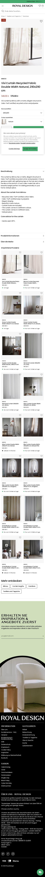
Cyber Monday (6, 783)
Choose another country (10, 809)
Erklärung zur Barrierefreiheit (11, 755)
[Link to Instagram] (13, 853)
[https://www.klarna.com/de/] (16, 861)
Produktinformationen (10, 236)
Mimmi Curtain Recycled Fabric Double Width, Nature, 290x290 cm (31, 282)
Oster (3, 769)
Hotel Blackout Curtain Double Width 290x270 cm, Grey (32, 567)
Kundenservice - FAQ (8, 732)
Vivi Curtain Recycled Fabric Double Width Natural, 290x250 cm (10, 282)
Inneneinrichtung (28, 735)
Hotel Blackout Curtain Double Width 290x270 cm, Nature (10, 526)
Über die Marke (7, 241)
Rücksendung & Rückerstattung (6, 738)
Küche (24, 743)
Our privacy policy (14, 143)
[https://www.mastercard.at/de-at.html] (9, 861)
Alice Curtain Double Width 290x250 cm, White (32, 404)
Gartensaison (6, 775)
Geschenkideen (6, 772)
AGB (2, 741)
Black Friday (5, 780)
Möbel (24, 729)
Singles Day (5, 778)
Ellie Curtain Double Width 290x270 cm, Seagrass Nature (32, 485)
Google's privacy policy (28, 143)
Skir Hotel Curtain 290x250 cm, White (10, 404)
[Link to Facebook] (8, 853)
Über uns (4, 729)
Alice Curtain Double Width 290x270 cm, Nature (10, 445)
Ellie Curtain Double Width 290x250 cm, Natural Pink (32, 445)
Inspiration (5, 752)
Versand (4, 735)
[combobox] (22, 113)
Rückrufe (4, 758)
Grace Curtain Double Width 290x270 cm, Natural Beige (32, 322)
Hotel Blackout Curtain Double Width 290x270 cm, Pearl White (32, 526)
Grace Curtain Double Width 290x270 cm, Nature (10, 322)
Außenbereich (27, 745)
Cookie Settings (14, 149)
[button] (40, 6)
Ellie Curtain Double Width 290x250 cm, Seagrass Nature (10, 485)
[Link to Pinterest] (3, 853)
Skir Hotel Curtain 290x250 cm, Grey (32, 363)
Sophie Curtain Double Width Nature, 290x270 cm (10, 363)
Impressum (5, 747)
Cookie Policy (6, 750)
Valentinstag (5, 767)
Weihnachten (6, 786)
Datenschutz (5, 744)
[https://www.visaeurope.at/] (4, 861)
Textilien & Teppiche (29, 737)
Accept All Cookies (30, 149)
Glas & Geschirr (27, 740)
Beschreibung (6, 171)
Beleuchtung (27, 732)
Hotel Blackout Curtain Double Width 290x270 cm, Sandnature (10, 567)
